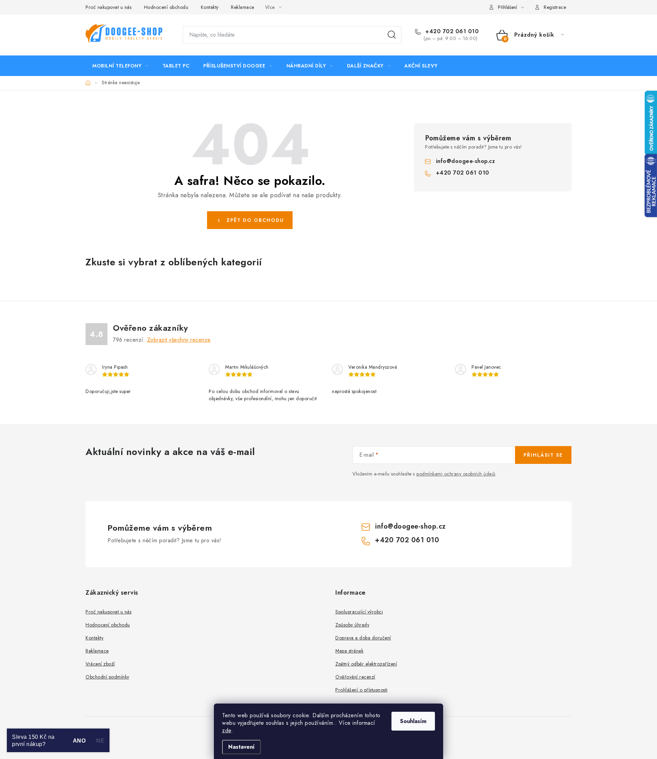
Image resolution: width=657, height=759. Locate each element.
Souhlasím (413, 721)
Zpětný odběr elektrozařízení (366, 663)
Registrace (555, 7)
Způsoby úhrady (352, 624)
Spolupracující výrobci (359, 611)
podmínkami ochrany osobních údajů (455, 473)
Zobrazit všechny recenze (179, 340)
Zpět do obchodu (255, 220)
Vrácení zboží (100, 663)
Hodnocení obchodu (166, 7)
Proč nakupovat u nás (108, 7)
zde (226, 730)
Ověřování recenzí (355, 676)
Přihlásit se (543, 455)
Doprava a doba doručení (363, 637)
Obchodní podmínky (107, 676)
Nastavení (241, 747)
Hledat (391, 35)
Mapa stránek (349, 650)
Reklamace (242, 7)
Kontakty (210, 7)
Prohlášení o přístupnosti (361, 689)
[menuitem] (120, 65)
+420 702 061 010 (451, 31)
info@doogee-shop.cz (465, 161)
